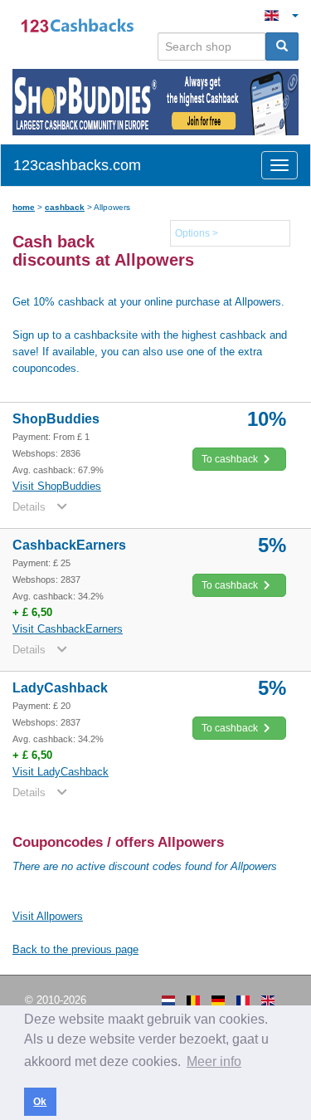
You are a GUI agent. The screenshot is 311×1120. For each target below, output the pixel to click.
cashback (65, 207)
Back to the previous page (75, 949)
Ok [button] (39, 1102)
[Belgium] (193, 1000)
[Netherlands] (168, 1000)
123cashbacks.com (77, 165)
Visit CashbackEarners (67, 629)
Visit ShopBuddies (56, 486)
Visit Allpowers (47, 916)
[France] (243, 1000)
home (23, 207)
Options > (196, 233)
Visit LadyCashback (60, 771)
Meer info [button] (214, 1061)
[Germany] (218, 1000)
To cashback (231, 459)
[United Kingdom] (268, 1000)
